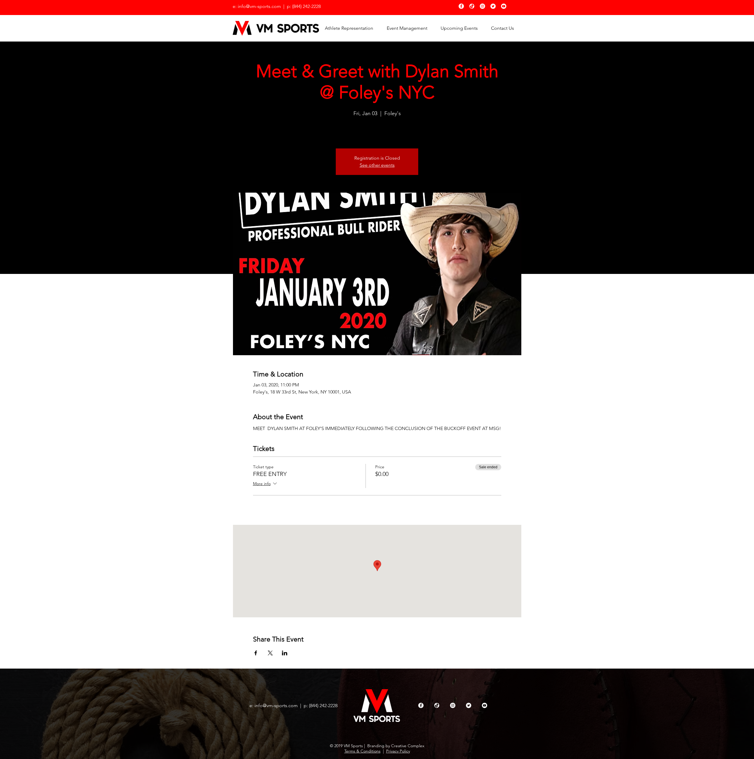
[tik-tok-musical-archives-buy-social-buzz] (471, 6)
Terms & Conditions (362, 751)
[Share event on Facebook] (256, 653)
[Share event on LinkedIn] (284, 653)
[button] (459, 28)
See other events (377, 165)
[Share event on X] (270, 653)
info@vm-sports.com (276, 705)
